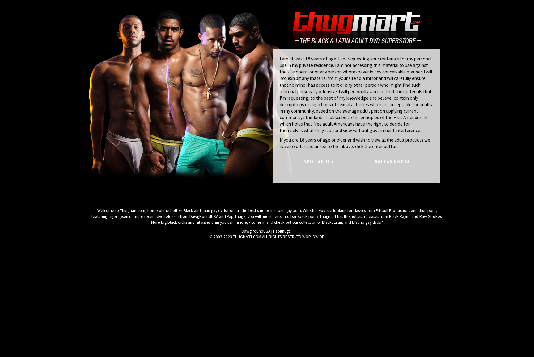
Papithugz (282, 231)
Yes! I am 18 (319, 161)
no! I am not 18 (394, 161)
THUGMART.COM (247, 236)
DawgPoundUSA (256, 231)
